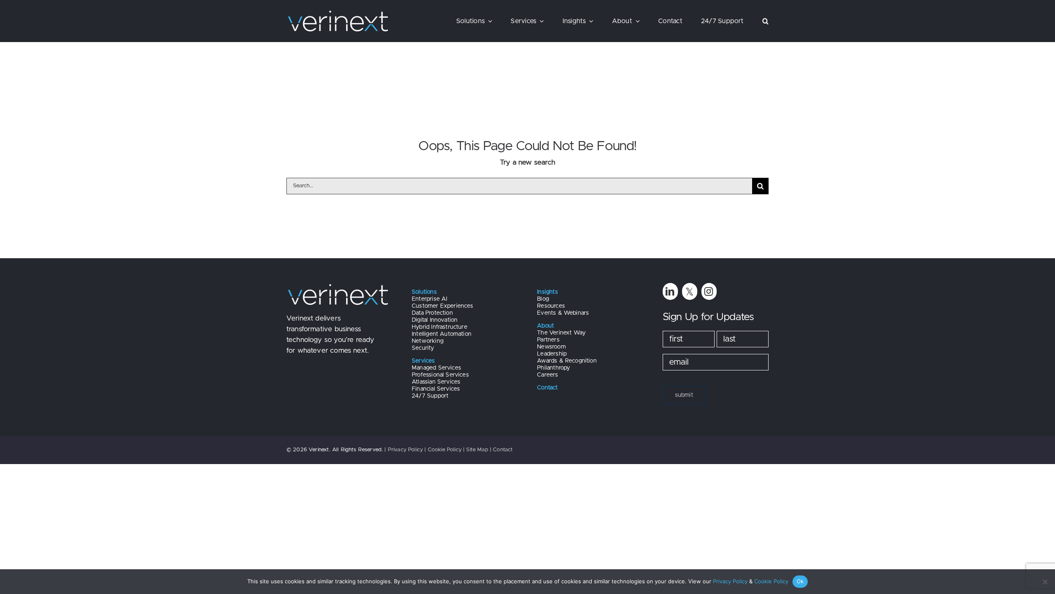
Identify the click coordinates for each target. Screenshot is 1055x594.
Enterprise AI (429, 299)
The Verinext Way (561, 333)
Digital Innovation (434, 320)
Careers (547, 375)
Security (423, 348)
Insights (547, 292)
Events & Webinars (563, 313)
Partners (548, 340)
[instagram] (709, 291)
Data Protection (432, 313)
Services (423, 361)
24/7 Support (430, 396)
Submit (684, 395)
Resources (551, 306)
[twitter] (689, 291)
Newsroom (551, 347)
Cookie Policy (445, 450)
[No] (1045, 582)
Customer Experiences (442, 306)
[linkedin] (670, 291)
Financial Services (436, 389)
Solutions (424, 292)
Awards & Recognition (566, 361)
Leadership (552, 354)
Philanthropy (553, 368)
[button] (765, 21)
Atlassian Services (436, 382)
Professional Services (440, 375)
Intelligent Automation (441, 334)
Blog (543, 299)
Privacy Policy (405, 450)
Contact (503, 450)
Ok (800, 581)
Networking (427, 341)
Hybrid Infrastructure (439, 327)
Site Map (477, 450)
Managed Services (436, 368)
